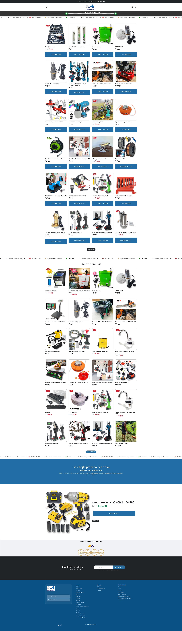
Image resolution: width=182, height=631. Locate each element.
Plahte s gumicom (80, 612)
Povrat (119, 588)
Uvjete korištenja (109, 569)
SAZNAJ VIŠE (95, 520)
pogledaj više (91, 249)
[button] (47, 7)
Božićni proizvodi (80, 592)
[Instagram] (61, 625)
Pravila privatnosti (116, 569)
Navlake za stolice (80, 615)
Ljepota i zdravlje (80, 602)
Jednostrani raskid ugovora (124, 596)
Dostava (119, 590)
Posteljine (78, 604)
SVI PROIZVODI (91, 451)
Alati (77, 594)
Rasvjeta (78, 610)
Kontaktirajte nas (101, 588)
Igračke (78, 608)
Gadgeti (78, 598)
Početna (78, 590)
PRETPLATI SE (118, 567)
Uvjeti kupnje (121, 592)
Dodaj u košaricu (56, 54)
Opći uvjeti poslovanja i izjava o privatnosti (125, 599)
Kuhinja (78, 600)
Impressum (99, 590)
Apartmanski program (81, 617)
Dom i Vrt (78, 596)
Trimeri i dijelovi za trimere (82, 606)
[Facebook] (59, 625)
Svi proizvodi (79, 588)
